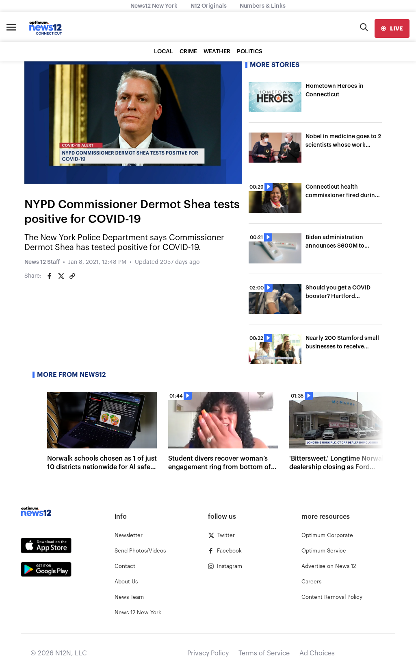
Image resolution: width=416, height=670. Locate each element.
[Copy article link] (72, 276)
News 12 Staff (42, 262)
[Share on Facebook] (49, 276)
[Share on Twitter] (61, 276)
